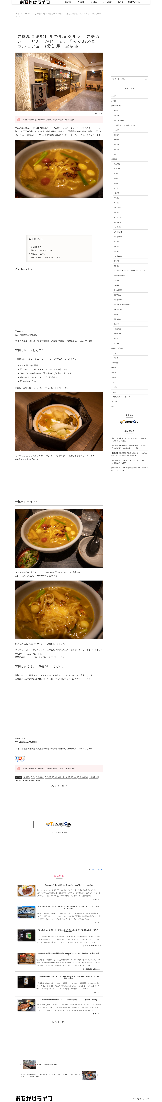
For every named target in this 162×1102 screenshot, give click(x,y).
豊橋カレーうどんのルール (41, 250)
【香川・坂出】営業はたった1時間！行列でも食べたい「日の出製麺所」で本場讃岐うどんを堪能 (129, 447)
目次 (34, 239)
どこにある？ (36, 247)
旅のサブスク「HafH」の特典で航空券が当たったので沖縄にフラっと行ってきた (129, 469)
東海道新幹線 (84, 777)
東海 (69, 777)
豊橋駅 (28, 777)
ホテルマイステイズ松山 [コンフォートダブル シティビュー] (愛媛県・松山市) (129, 462)
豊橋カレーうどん (38, 254)
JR (34, 777)
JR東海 (49, 777)
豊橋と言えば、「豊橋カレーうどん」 (46, 257)
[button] (146, 79)
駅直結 (19, 780)
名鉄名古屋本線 (59, 777)
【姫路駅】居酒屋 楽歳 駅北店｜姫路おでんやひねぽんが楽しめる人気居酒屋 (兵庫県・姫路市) (129, 454)
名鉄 (75, 777)
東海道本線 (94, 777)
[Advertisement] (81, 24)
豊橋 (26, 780)
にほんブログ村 (20, 761)
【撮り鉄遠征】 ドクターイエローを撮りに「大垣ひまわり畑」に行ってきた (128, 439)
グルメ (19, 777)
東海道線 (40, 777)
